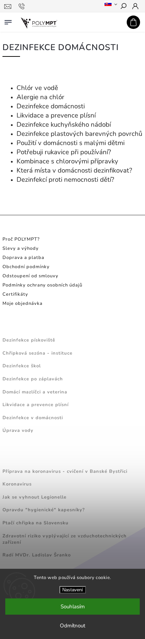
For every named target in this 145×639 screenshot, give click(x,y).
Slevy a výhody (20, 248)
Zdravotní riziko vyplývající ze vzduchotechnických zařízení (64, 539)
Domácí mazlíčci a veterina (34, 392)
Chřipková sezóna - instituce (37, 353)
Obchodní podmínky (26, 267)
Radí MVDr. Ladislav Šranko (36, 555)
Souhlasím (73, 606)
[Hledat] (123, 6)
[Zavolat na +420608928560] (23, 6)
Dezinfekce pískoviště (28, 340)
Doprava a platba (23, 257)
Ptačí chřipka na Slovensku (35, 523)
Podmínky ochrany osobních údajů (42, 285)
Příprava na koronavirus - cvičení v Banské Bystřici (64, 471)
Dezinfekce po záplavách (32, 379)
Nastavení (72, 589)
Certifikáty (15, 294)
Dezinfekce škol (21, 366)
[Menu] (8, 21)
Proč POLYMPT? (21, 239)
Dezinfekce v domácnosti (32, 418)
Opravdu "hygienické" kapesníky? (43, 510)
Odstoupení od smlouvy (30, 276)
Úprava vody (17, 430)
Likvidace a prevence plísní (35, 405)
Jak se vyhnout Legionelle (34, 497)
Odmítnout (72, 625)
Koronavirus (17, 484)
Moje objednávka (22, 303)
